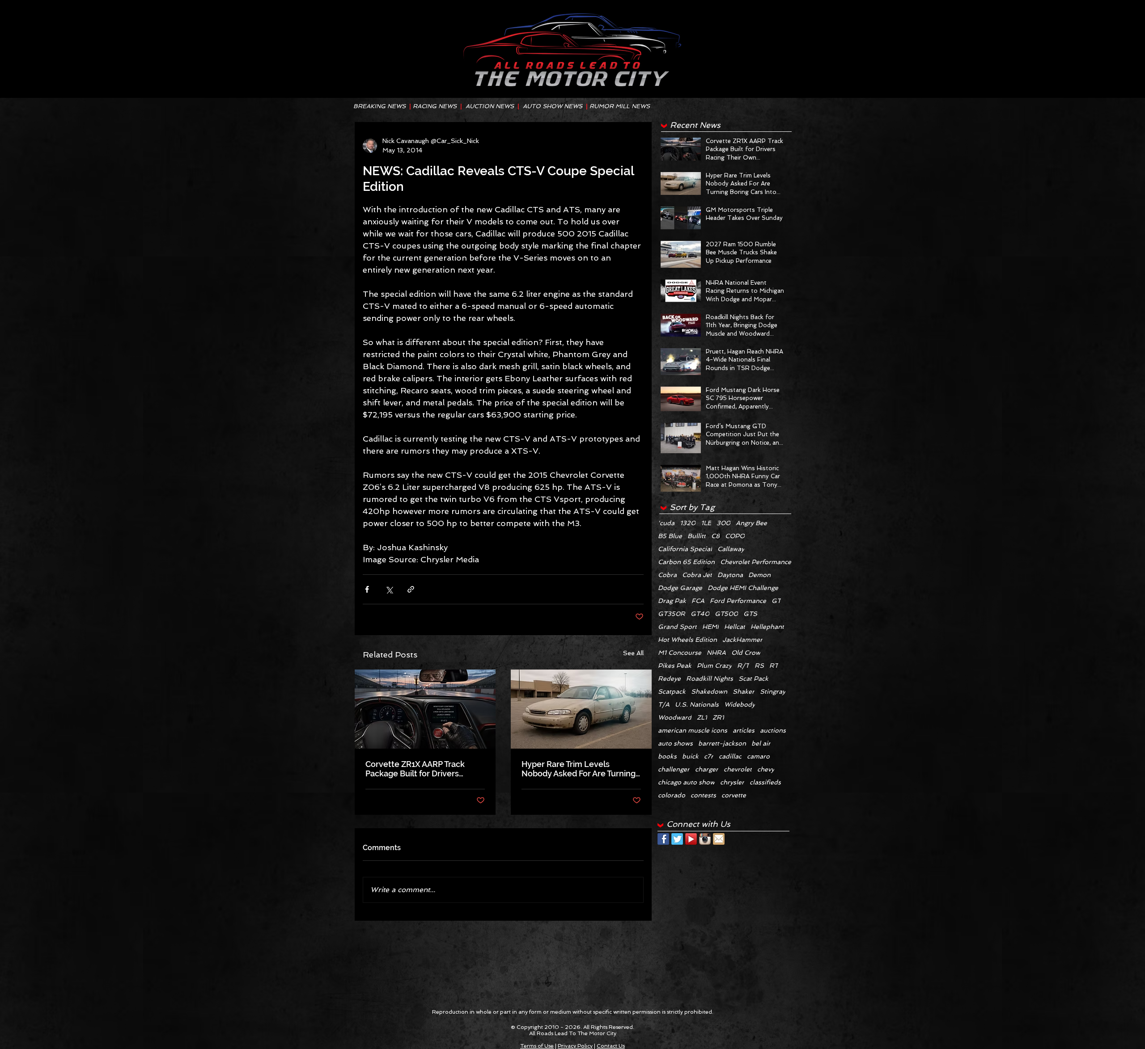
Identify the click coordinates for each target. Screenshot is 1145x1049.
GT (776, 600)
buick (690, 756)
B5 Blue (670, 535)
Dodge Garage (680, 587)
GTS (750, 613)
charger (706, 769)
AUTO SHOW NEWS (552, 106)
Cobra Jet (697, 574)
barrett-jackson (722, 743)
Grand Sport (677, 626)
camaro (758, 756)
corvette (733, 795)
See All (633, 653)
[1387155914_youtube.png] (691, 839)
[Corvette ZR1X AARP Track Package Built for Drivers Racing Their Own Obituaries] (425, 709)
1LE (706, 523)
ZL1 (702, 717)
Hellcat (734, 626)
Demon (759, 574)
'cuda (666, 523)
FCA (697, 600)
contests (703, 795)
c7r (708, 756)
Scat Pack (753, 678)
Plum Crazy (714, 665)
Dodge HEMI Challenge (743, 587)
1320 (687, 523)
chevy (765, 769)
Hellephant (767, 626)
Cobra (667, 574)
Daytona (730, 574)
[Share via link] (411, 589)
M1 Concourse (679, 652)
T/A (664, 704)
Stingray (772, 691)
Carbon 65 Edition (686, 561)
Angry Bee (751, 523)
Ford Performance (738, 600)
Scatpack (672, 691)
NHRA (716, 652)
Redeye (669, 678)
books (667, 756)
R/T (743, 665)
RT (773, 665)
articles (744, 730)
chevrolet (738, 769)
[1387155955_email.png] (719, 839)
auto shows (675, 743)
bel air (761, 743)
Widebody (739, 704)
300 (723, 523)
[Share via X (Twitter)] (389, 589)
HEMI (710, 626)
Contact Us (611, 1046)
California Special (685, 548)
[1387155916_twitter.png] (677, 839)
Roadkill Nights (709, 678)
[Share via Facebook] (367, 589)
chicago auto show (686, 782)
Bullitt (696, 535)
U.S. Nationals (697, 704)
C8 (715, 535)
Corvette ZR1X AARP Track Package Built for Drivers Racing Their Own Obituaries (419, 768)
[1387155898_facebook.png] (663, 839)
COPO (735, 535)
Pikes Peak (674, 665)
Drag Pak (672, 600)
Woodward (674, 717)
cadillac (730, 756)
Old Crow (745, 652)
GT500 (726, 613)
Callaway (730, 548)
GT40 (700, 613)
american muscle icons (692, 730)
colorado (671, 795)
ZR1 (718, 717)
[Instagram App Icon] (705, 839)
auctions (773, 730)
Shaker (744, 691)
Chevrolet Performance (755, 561)
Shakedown (709, 691)
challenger (674, 769)
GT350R (671, 613)
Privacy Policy (575, 1046)
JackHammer (742, 639)
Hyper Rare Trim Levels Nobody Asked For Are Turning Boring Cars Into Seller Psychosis (579, 768)
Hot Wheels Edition (687, 639)
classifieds (765, 782)
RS (759, 665)
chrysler (732, 782)
